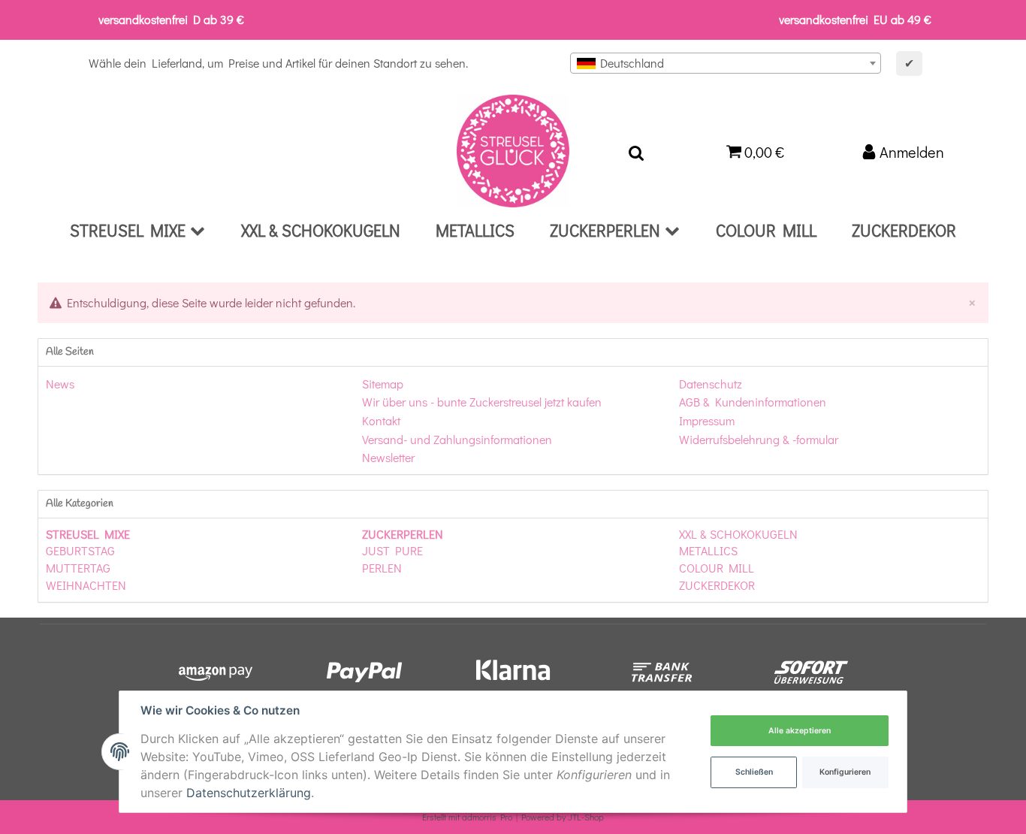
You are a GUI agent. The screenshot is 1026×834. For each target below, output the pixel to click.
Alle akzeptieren (799, 731)
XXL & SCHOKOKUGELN (738, 534)
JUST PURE (392, 550)
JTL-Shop (586, 817)
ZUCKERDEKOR (717, 585)
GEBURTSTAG (80, 550)
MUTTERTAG (78, 568)
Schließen (754, 772)
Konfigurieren (845, 772)
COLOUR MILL (716, 568)
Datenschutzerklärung (248, 792)
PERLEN (382, 568)
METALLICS (708, 550)
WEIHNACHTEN (86, 585)
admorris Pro (487, 817)
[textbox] (725, 63)
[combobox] (725, 63)
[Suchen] (636, 150)
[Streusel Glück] (513, 151)
